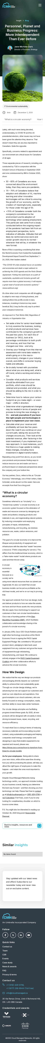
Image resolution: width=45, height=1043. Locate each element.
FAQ (4, 970)
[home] (8, 5)
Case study (7, 962)
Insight (18, 21)
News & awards (9, 966)
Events (5, 958)
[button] (40, 5)
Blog (27, 21)
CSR (4, 954)
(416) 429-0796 (33, 794)
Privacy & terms (9, 974)
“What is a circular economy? (17, 119)
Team (5, 950)
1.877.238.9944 (8, 798)
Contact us (7, 946)
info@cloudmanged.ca (15, 794)
